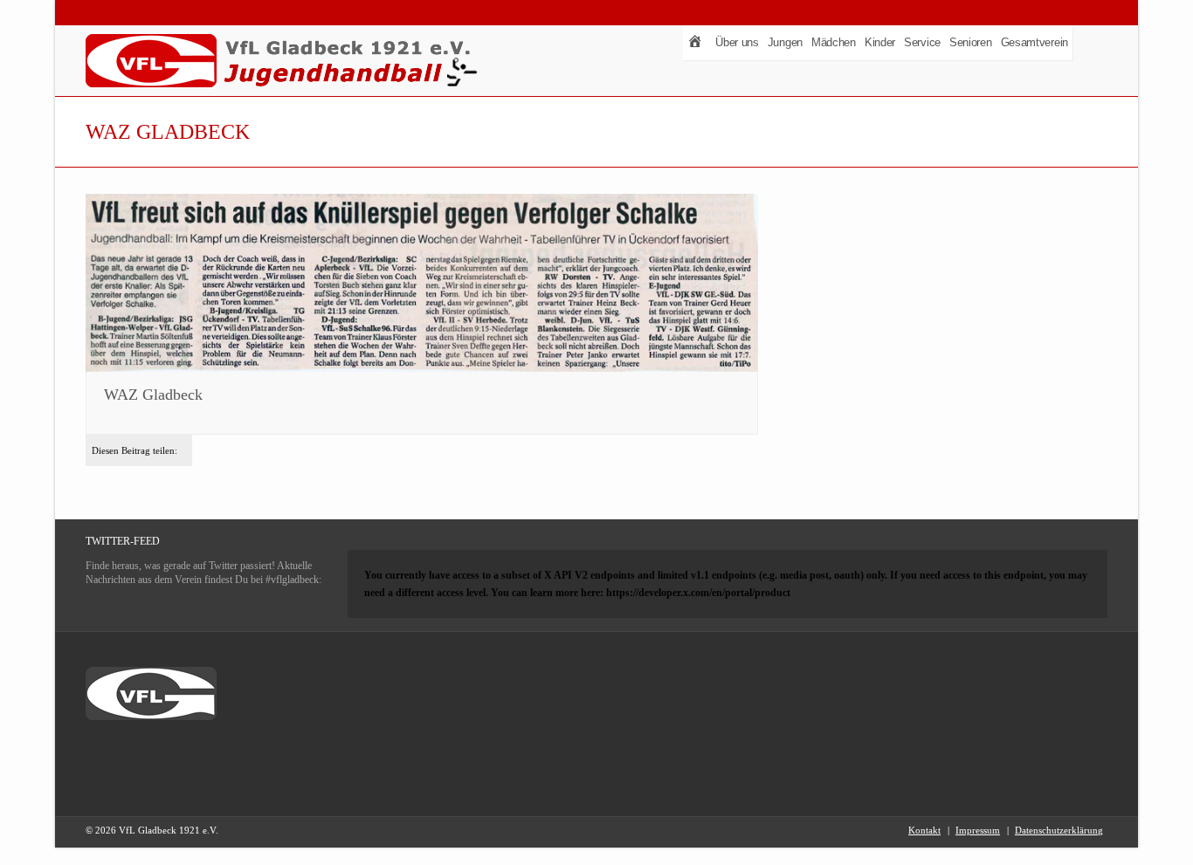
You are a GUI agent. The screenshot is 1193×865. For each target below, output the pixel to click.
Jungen (785, 42)
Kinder (880, 42)
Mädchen (833, 42)
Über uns (737, 42)
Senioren (970, 42)
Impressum (977, 830)
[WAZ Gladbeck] (422, 284)
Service (922, 42)
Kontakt (924, 830)
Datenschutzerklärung (1059, 830)
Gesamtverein (1034, 42)
